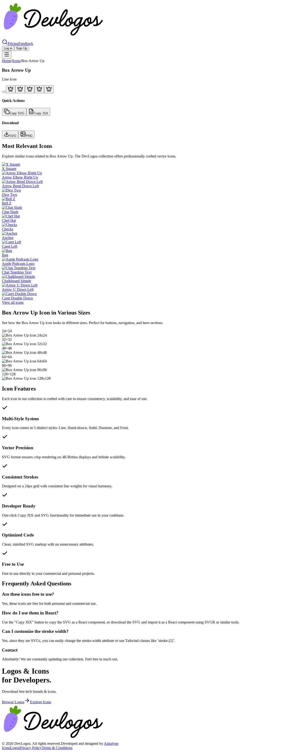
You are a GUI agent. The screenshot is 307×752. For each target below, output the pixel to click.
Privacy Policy (31, 748)
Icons (16, 61)
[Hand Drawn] (10, 89)
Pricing (13, 43)
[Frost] (39, 89)
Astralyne (111, 743)
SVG (13, 136)
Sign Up (21, 48)
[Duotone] (30, 89)
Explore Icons (40, 702)
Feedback (25, 43)
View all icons (13, 302)
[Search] (5, 43)
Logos (15, 748)
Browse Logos (13, 702)
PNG (29, 136)
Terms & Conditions (57, 748)
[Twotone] (49, 89)
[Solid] (20, 89)
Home (6, 61)
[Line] (4, 92)
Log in (8, 48)
